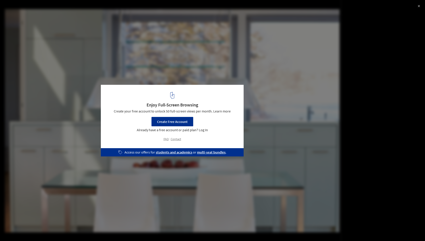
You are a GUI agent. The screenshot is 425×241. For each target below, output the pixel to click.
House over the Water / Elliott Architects (49, 8)
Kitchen (70, 229)
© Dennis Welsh (16, 15)
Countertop (92, 229)
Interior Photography (22, 229)
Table (112, 229)
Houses (50, 229)
